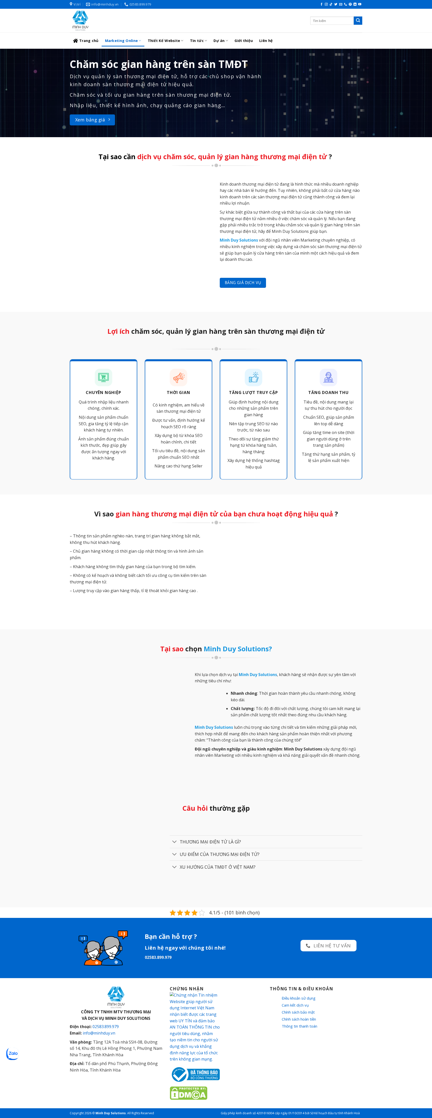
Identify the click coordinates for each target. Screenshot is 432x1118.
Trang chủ (88, 40)
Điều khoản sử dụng (299, 998)
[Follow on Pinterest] (350, 4)
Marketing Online (121, 40)
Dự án (219, 40)
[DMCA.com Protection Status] (188, 1093)
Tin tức (197, 40)
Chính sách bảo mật (298, 1012)
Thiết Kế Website (164, 40)
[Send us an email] (340, 4)
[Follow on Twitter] (335, 4)
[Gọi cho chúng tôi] (345, 4)
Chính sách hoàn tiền (299, 1019)
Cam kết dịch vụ (295, 1005)
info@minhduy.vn (99, 1033)
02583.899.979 (105, 1026)
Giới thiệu (243, 40)
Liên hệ (266, 40)
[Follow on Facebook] (321, 4)
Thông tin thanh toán (299, 1026)
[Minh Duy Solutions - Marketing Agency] (107, 20)
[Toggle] (175, 842)
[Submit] (358, 20)
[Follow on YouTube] (359, 4)
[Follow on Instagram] (326, 4)
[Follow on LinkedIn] (355, 4)
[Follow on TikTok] (331, 4)
